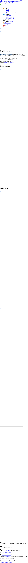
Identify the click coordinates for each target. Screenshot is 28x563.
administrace (16, 1)
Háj (5, 3)
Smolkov (9, 3)
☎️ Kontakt (6, 25)
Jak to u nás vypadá (11, 12)
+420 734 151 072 (6, 550)
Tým (7, 11)
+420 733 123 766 (6, 555)
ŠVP (7, 24)
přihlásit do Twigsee (6, 1)
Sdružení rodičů (10, 18)
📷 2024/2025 (9, 21)
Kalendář (8, 15)
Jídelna (14, 3)
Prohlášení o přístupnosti (6, 562)
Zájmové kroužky (10, 17)
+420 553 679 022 (6, 552)
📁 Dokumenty (7, 23)
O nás (7, 10)
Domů (1, 3)
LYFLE (8, 556)
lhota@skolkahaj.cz (9, 62)
